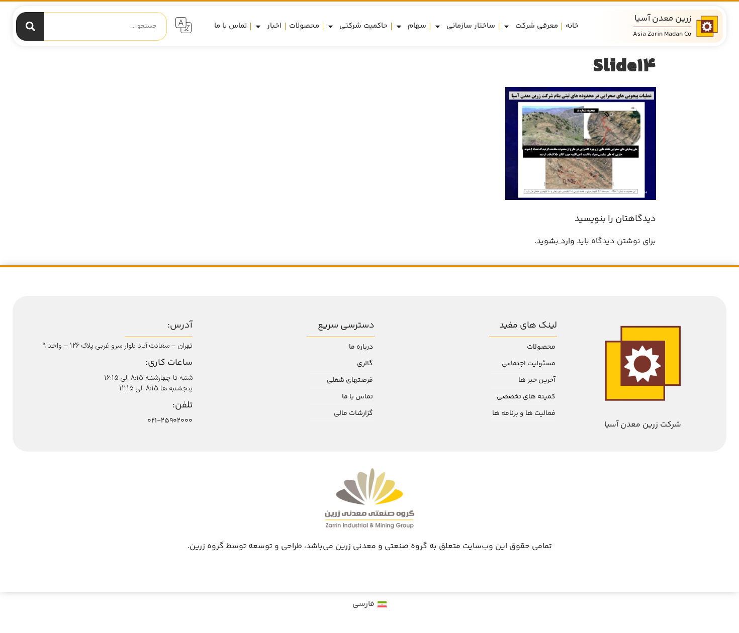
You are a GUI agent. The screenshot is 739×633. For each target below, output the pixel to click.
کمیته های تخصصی (526, 396)
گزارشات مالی (353, 413)
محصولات (304, 26)
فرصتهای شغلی (350, 380)
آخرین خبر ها (537, 380)
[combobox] (105, 26)
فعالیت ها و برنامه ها (524, 413)
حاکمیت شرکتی (363, 26)
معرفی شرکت (536, 26)
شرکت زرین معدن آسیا (642, 424)
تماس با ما (230, 26)
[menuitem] (369, 605)
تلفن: (182, 405)
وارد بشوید (555, 241)
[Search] (30, 26)
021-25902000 (170, 421)
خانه (572, 26)
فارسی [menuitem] (363, 604)
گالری (365, 363)
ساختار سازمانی (470, 26)
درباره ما (361, 347)
